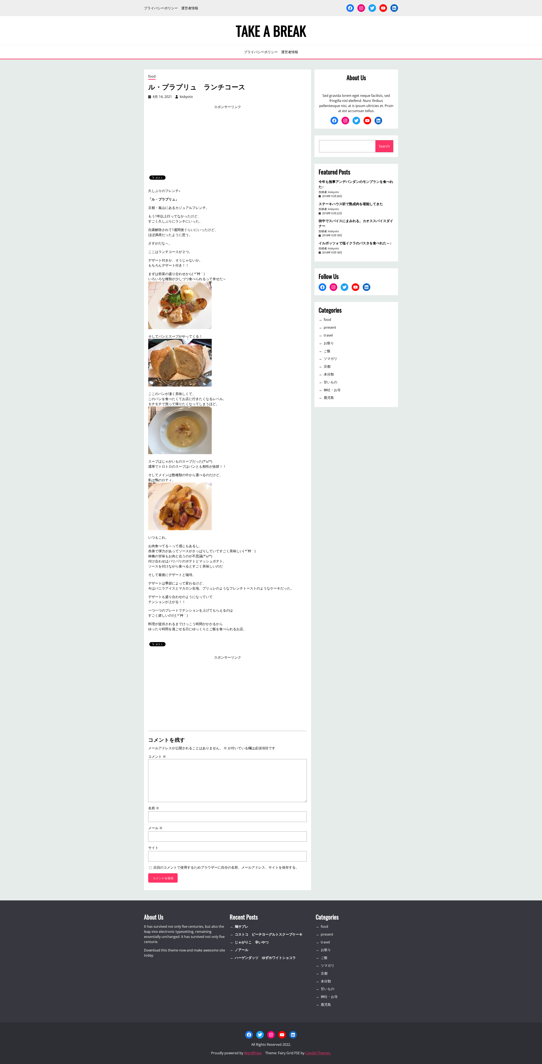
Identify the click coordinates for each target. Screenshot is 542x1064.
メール (155, 828)
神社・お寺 (332, 390)
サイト (153, 847)
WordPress (253, 1053)
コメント (157, 756)
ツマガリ (330, 358)
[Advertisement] (227, 142)
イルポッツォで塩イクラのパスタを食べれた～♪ (355, 242)
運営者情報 (189, 8)
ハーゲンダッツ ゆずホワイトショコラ (265, 957)
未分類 (329, 374)
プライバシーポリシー (161, 8)
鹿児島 (329, 397)
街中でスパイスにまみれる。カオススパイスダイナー (356, 223)
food (152, 76)
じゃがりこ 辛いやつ (252, 942)
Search (384, 146)
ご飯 (327, 351)
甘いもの (330, 382)
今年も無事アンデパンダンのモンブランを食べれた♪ (356, 184)
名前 (153, 808)
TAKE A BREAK (271, 30)
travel (328, 335)
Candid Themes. (318, 1053)
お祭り (329, 343)
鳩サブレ (241, 926)
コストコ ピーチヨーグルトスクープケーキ (269, 934)
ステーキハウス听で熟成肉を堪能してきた (351, 203)
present (330, 327)
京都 (327, 366)
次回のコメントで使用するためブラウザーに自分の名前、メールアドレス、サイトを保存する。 (226, 867)
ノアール (241, 949)
